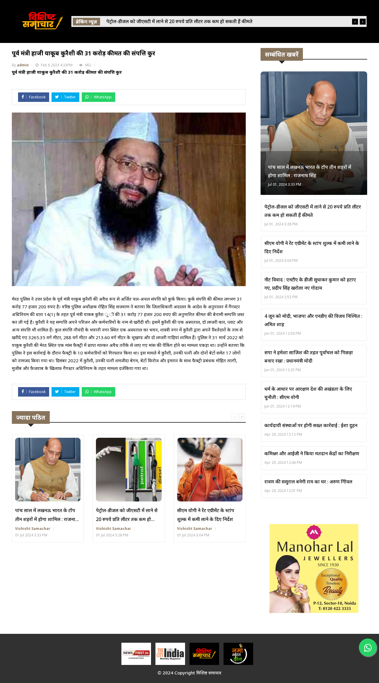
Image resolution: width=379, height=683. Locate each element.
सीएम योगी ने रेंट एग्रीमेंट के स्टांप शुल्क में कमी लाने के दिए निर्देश (205, 514)
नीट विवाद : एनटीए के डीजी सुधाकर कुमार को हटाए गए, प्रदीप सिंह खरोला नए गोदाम (310, 283)
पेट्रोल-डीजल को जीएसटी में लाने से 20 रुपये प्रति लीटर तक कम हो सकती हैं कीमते (127, 515)
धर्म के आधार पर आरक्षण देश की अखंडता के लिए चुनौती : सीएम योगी (308, 393)
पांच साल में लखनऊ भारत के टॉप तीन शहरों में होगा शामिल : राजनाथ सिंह (46, 515)
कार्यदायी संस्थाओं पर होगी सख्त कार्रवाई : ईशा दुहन (310, 425)
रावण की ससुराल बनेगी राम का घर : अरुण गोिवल (308, 481)
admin (23, 65)
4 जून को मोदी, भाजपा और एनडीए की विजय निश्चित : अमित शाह (313, 320)
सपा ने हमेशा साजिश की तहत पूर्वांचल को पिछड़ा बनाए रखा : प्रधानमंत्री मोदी (308, 356)
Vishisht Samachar (32, 528)
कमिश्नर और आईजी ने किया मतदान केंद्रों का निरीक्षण (311, 453)
